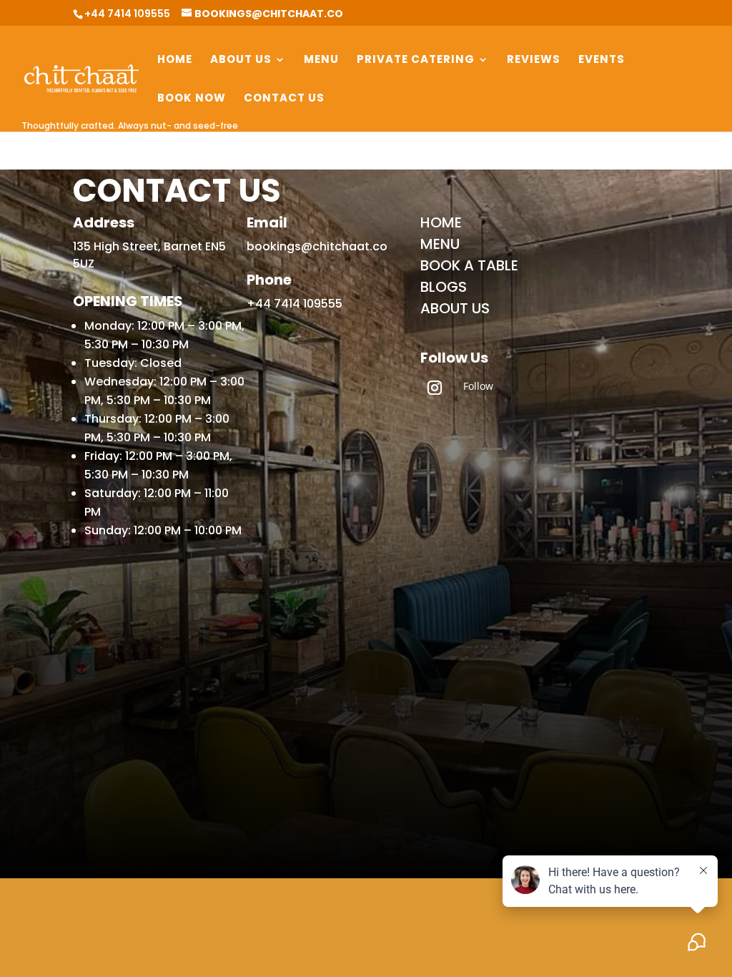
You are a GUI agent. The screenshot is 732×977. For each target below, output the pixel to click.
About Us (241, 60)
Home (174, 60)
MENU (440, 244)
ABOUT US (455, 308)
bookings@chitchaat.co (317, 246)
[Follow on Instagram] (434, 387)
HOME (441, 222)
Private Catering (416, 60)
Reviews (533, 60)
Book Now (191, 99)
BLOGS (443, 287)
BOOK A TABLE (469, 265)
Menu (321, 60)
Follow (478, 386)
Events (601, 60)
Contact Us (284, 99)
